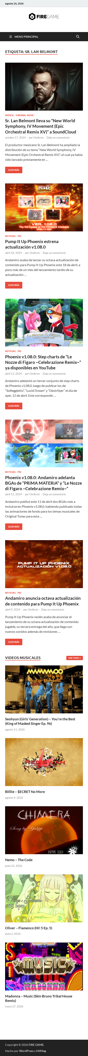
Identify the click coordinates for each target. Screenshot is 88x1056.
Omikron (38, 137)
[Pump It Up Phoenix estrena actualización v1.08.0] (44, 207)
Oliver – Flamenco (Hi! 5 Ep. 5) (28, 928)
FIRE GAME (36, 1044)
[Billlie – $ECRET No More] (44, 762)
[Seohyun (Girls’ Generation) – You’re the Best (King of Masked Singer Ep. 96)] (44, 689)
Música (9, 115)
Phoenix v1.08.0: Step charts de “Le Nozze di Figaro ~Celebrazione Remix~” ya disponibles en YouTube (43, 362)
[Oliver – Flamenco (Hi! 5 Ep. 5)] (44, 898)
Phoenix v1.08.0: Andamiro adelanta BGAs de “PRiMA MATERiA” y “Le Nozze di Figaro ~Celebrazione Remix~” (43, 483)
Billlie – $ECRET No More (25, 792)
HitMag (41, 1051)
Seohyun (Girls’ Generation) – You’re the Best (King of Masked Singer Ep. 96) (40, 721)
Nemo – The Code (19, 860)
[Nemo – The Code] (44, 830)
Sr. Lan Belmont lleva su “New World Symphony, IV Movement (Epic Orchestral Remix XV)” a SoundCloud (40, 126)
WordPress (26, 1051)
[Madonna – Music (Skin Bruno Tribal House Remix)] (44, 966)
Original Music (25, 115)
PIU (19, 236)
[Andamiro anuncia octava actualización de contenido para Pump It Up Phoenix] (44, 564)
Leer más (12, 169)
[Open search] (78, 36)
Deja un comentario (58, 137)
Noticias (10, 236)
